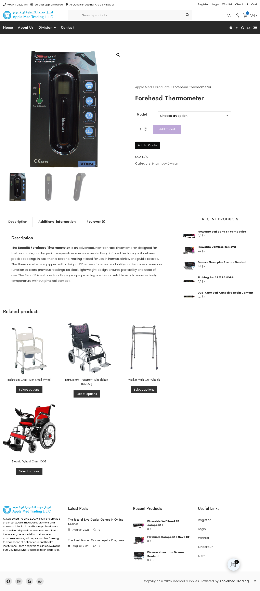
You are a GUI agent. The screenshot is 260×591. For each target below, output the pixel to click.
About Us (26, 27)
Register (203, 4)
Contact (67, 27)
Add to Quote (147, 145)
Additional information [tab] (57, 222)
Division (45, 27)
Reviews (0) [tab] (96, 222)
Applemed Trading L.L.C (237, 581)
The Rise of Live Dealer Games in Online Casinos (95, 521)
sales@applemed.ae (48, 5)
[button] (118, 55)
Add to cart (167, 129)
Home (8, 27)
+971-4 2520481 (17, 5)
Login (215, 4)
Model (142, 114)
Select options (29, 390)
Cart (254, 4)
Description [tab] (17, 222)
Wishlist (227, 4)
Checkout (241, 4)
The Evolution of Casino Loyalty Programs (96, 540)
